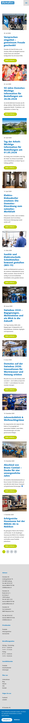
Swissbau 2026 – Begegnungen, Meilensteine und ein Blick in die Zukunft (13, 315)
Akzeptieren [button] (7, 719)
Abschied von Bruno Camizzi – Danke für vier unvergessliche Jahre (13, 470)
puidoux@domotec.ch (8, 603)
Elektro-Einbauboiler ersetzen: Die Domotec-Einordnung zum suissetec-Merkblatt (13, 203)
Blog (3, 681)
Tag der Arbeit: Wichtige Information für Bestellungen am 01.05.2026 (13, 147)
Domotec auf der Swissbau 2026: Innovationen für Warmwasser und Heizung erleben (13, 369)
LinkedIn (4, 699)
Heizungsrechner (6, 631)
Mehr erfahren (9, 60)
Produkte (4, 629)
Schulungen (5, 670)
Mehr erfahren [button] (5, 715)
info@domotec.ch (7, 587)
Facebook (4, 697)
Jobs (3, 686)
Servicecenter (5, 633)
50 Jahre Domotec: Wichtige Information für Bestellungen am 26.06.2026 (14, 93)
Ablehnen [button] (17, 719)
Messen (4, 683)
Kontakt (4, 688)
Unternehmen (6, 679)
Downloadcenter (6, 667)
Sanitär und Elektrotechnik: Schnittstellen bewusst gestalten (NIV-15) (14, 260)
